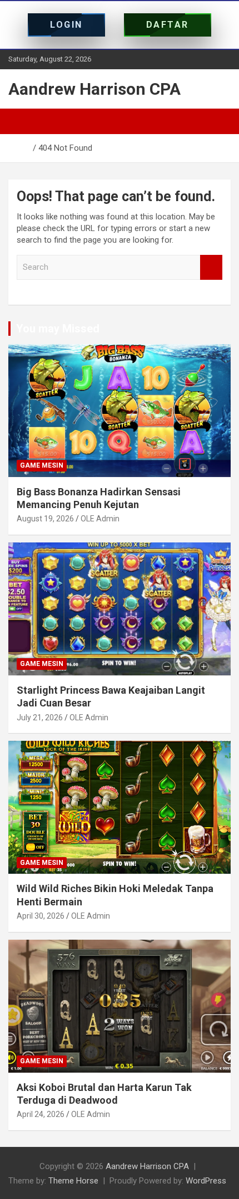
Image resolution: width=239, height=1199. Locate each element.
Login (66, 24)
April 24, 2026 (40, 1114)
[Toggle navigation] (22, 121)
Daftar (167, 24)
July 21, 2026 (40, 717)
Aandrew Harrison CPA (94, 89)
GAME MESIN (41, 465)
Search (211, 267)
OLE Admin (100, 518)
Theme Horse (73, 1181)
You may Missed (57, 328)
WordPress (206, 1181)
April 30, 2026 (40, 915)
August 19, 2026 (45, 518)
